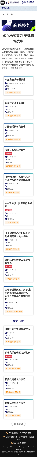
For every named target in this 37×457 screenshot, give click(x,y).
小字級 (3, 14)
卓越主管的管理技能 (15, 79)
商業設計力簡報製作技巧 (17, 329)
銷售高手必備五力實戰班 (17, 352)
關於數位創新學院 (19, 443)
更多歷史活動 (18, 424)
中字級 (8, 14)
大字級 (12, 14)
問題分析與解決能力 (15, 150)
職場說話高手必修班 (15, 103)
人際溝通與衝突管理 (15, 126)
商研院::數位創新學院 (28, 3)
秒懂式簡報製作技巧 (15, 403)
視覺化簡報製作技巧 (15, 379)
